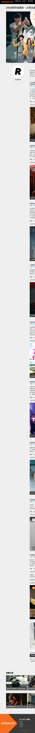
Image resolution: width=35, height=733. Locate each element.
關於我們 (21, 721)
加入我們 (21, 726)
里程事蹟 (21, 723)
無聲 (33, 89)
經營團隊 (21, 725)
